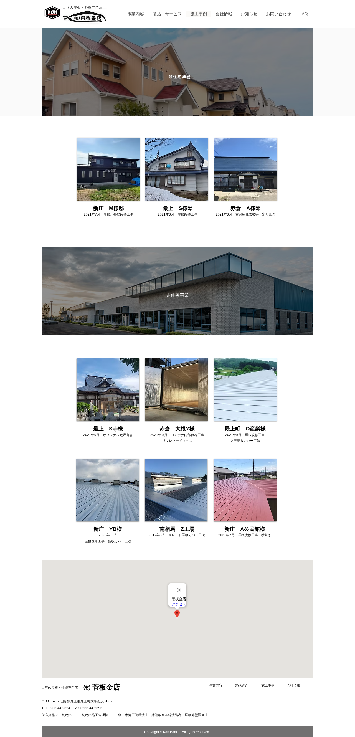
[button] (167, 14)
